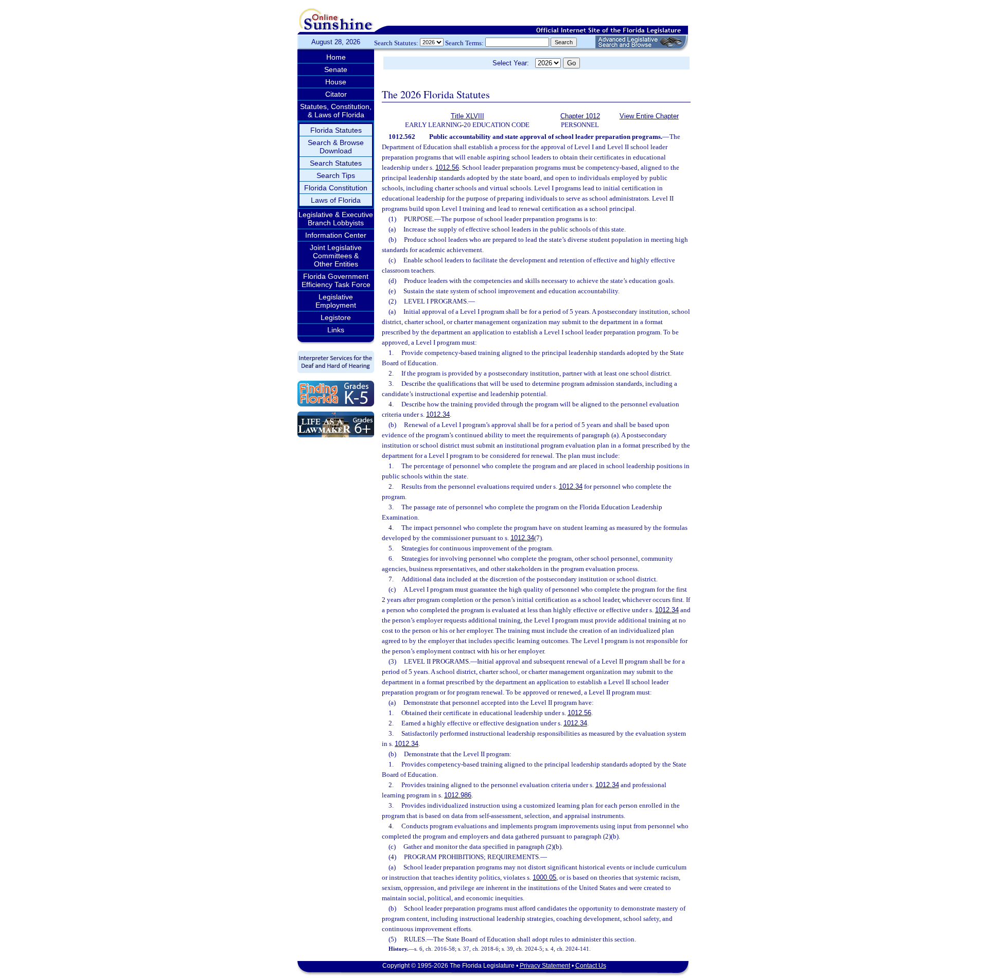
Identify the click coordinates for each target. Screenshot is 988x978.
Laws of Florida (336, 200)
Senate (335, 69)
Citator (336, 94)
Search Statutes (336, 163)
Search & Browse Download (336, 146)
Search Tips (335, 175)
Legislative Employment (335, 301)
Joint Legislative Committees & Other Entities (336, 255)
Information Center (335, 235)
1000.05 (544, 877)
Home (336, 57)
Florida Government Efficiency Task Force (336, 280)
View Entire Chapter (649, 116)
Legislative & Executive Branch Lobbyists (335, 218)
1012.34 (438, 414)
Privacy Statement (545, 965)
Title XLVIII (467, 116)
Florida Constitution (335, 188)
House (335, 82)
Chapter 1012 (580, 116)
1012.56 (447, 167)
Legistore (336, 317)
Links (335, 330)
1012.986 (457, 795)
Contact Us (590, 965)
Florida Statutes (336, 130)
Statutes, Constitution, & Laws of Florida (336, 110)
